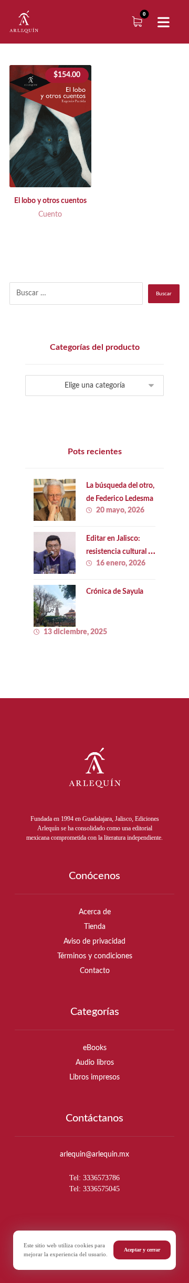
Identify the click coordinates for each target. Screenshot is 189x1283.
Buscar (164, 293)
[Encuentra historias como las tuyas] (23, 21)
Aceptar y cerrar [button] (142, 1250)
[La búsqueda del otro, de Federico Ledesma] (55, 500)
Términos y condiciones (94, 956)
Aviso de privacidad (94, 941)
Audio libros (95, 1062)
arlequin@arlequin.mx (94, 1154)
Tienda (95, 927)
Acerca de (95, 912)
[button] (164, 22)
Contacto (95, 971)
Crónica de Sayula (114, 591)
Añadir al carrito (60, 161)
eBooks (95, 1048)
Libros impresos (94, 1077)
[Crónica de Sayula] (55, 606)
